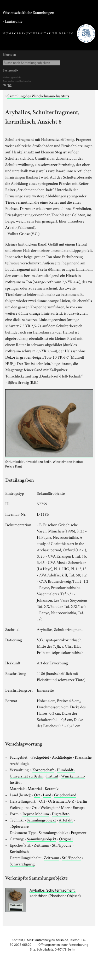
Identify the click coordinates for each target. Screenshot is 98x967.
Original (66, 838)
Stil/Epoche (61, 845)
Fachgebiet (40, 757)
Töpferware (19, 826)
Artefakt (66, 819)
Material (35, 788)
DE (9, 85)
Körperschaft (43, 769)
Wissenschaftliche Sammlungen (28, 12)
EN (4, 85)
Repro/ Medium (35, 813)
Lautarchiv (13, 21)
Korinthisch (19, 851)
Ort (37, 794)
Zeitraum (41, 845)
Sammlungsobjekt (41, 819)
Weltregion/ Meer (55, 807)
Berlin (82, 801)
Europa (79, 807)
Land (47, 794)
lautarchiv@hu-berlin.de (51, 940)
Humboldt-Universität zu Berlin (42, 772)
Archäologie (62, 757)
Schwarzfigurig (22, 863)
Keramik (52, 788)
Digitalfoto (61, 813)
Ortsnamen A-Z (61, 801)
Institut (52, 776)
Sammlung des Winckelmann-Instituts (38, 95)
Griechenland (65, 794)
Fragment (79, 832)
